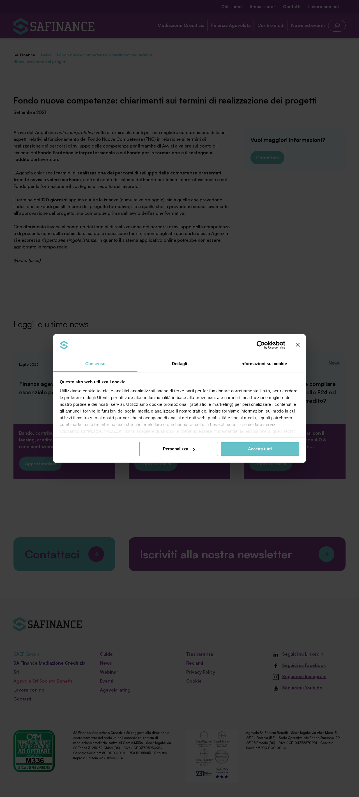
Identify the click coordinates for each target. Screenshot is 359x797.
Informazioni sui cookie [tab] (263, 363)
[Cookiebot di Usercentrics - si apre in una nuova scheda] (260, 345)
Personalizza (175, 448)
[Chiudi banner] (298, 345)
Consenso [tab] (95, 363)
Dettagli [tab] (179, 363)
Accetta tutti (260, 448)
